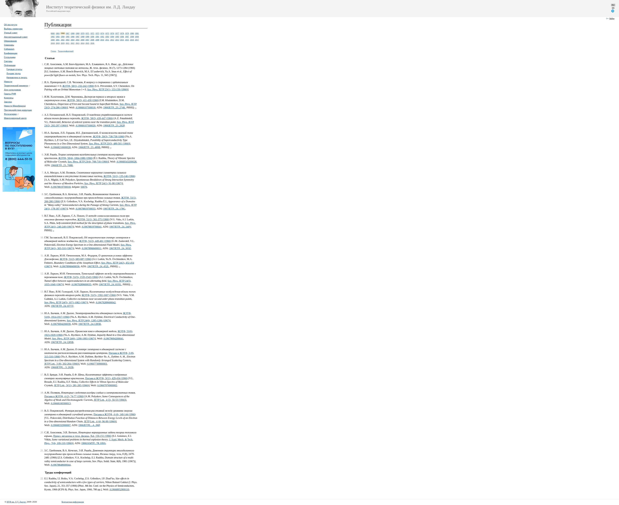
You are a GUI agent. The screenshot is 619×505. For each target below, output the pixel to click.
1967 (67, 33)
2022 (72, 43)
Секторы (8, 61)
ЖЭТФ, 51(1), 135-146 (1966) (119, 176)
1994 (112, 37)
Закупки (8, 102)
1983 (58, 37)
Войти (611, 18)
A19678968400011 (91, 248)
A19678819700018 (61, 187)
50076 (84, 187)
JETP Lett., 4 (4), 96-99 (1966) (100, 421)
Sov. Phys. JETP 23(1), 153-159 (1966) (107, 89)
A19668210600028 (61, 147)
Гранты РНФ (10, 94)
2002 (63, 40)
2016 (132, 40)
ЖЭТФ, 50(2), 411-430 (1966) (83, 100)
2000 (53, 40)
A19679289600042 (106, 302)
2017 (137, 40)
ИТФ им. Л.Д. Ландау (16, 502)
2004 (72, 40)
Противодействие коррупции (18, 110)
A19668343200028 (126, 161)
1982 (53, 37)
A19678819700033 (85, 208)
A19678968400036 (69, 266)
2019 (58, 43)
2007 (87, 40)
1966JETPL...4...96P (89, 425)
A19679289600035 (81, 284)
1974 (102, 33)
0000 (53, 33)
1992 (102, 37)
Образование (10, 41)
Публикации (9, 65)
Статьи (53, 51)
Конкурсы (8, 98)
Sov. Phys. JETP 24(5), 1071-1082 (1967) (65, 302)
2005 (77, 40)
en (613, 8)
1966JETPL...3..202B (62, 367)
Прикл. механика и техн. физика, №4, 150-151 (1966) (82, 436)
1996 (122, 37)
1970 (82, 33)
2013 (117, 40)
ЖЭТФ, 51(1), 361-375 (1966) (93, 219)
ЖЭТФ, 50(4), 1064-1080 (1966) (75, 158)
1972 (92, 33)
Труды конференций (66, 51)
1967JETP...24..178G (114, 208)
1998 (132, 37)
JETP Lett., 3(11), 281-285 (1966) (71, 385)
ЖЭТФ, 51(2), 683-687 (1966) (76, 259)
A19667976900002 (107, 385)
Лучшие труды (13, 73)
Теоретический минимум (16, 85)
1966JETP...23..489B (89, 147)
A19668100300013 (61, 403)
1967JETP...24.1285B (89, 324)
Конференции (10, 53)
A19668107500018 (85, 107)
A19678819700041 (92, 226)
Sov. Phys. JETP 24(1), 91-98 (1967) (103, 183)
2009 (97, 40)
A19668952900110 (119, 489)
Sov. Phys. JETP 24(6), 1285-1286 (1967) (88, 320)
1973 (97, 33)
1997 (127, 37)
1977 (117, 33)
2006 (82, 40)
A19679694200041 (113, 338)
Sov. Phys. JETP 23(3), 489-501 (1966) (109, 143)
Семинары (9, 45)
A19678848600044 (61, 464)
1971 (87, 33)
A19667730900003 (97, 363)
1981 (137, 33)
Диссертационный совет (16, 37)
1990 (92, 37)
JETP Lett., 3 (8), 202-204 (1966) (61, 363)
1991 (97, 37)
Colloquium (9, 49)
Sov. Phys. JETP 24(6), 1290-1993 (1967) (73, 338)
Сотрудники (9, 57)
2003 (67, 40)
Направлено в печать (16, 77)
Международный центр (15, 118)
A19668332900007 (61, 425)
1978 (122, 33)
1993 (107, 37)
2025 (87, 43)
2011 (107, 40)
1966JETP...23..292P (113, 125)
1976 (112, 33)
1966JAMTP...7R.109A (93, 443)
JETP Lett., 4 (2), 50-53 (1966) (109, 400)
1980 (132, 33)
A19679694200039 (61, 324)
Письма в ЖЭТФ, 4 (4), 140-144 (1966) (114, 414)
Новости (8, 81)
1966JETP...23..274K (114, 107)
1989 (87, 37)
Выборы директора (13, 29)
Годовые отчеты (14, 69)
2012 (112, 40)
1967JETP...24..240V (120, 226)
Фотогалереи (10, 114)
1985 (67, 37)
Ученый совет (10, 33)
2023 (77, 43)
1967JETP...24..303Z (120, 248)
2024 (82, 43)
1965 (58, 33)
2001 (58, 40)
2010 (102, 40)
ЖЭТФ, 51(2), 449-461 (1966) (95, 241)
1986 (72, 37)
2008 (92, 40)
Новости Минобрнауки (15, 106)
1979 (127, 33)
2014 (122, 40)
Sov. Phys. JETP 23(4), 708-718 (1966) (88, 161)
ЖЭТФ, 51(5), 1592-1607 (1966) (99, 295)
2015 (127, 40)
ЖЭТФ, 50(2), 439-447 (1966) (97, 118)
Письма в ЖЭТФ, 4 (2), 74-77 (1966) (64, 396)
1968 (72, 33)
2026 (92, 43)
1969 (77, 33)
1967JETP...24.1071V (62, 306)
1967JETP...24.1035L (110, 284)
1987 (77, 37)
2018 (53, 43)
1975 (107, 33)
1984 (63, 37)
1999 (137, 37)
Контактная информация (73, 502)
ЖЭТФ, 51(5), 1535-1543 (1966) (81, 277)
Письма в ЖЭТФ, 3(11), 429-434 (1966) (106, 378)
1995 (117, 37)
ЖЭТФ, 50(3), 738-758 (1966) (109, 136)
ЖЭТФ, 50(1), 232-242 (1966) (78, 86)
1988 (82, 37)
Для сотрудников (12, 90)
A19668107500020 (85, 125)
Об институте (10, 25)
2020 (63, 43)
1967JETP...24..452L (98, 266)
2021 (67, 43)
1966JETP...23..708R (62, 165)
